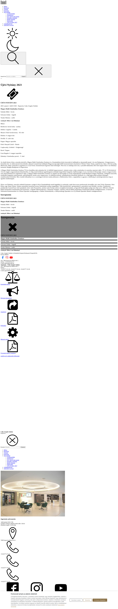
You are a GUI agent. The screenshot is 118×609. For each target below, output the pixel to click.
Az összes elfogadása (99, 600)
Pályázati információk (6, 298)
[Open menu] (1, 78)
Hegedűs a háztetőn (12, 18)
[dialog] (59, 482)
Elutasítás (87, 600)
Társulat (6, 9)
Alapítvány (3, 312)
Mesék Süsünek (11, 19)
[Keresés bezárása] (38, 71)
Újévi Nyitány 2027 (12, 22)
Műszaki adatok (5, 339)
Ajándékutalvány (8, 23)
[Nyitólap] (3, 3)
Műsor (5, 6)
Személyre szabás (76, 600)
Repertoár (6, 8)
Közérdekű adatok (5, 284)
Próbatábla (3, 325)
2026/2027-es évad (8, 25)
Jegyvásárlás (7, 12)
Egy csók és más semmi (13, 16)
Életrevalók (10, 21)
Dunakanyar (10, 15)
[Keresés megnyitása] (13, 58)
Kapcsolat (6, 11)
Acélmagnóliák (11, 13)
